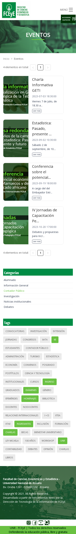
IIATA (45, 339)
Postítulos (12, 373)
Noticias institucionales (17, 301)
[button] (68, 19)
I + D (46, 415)
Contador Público (14, 290)
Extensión (59, 331)
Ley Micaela (12, 440)
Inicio (6, 58)
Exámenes (31, 390)
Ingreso (49, 381)
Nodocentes (30, 407)
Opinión (48, 449)
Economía (11, 364)
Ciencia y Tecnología (37, 373)
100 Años (30, 440)
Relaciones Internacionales (22, 415)
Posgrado (48, 364)
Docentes (11, 407)
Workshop (48, 440)
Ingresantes (24, 423)
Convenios (30, 364)
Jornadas (11, 339)
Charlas (10, 432)
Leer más (36, 111)
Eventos (18, 58)
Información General (16, 285)
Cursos (34, 381)
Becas (24, 432)
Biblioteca (48, 398)
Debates (9, 307)
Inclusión (43, 423)
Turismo (35, 356)
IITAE (8, 423)
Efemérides (12, 398)
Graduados (12, 390)
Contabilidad (14, 449)
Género (47, 390)
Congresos (29, 339)
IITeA (57, 415)
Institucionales (15, 381)
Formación (61, 423)
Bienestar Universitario (48, 432)
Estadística (52, 356)
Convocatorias (15, 331)
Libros (9, 457)
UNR (62, 440)
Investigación (11, 296)
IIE (55, 339)
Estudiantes (13, 348)
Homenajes (30, 398)
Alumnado (10, 280)
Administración (15, 356)
